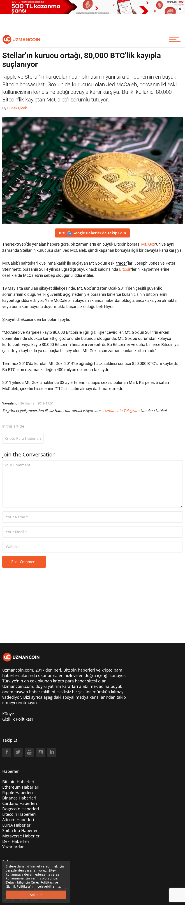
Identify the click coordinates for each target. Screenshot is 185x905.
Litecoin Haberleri (19, 814)
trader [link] (121, 263)
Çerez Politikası (42, 882)
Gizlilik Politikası (17, 719)
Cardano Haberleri (19, 803)
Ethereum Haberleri (20, 787)
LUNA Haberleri (17, 825)
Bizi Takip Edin (92, 232)
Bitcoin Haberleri (18, 781)
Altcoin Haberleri (18, 819)
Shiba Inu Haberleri (20, 830)
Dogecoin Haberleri (20, 808)
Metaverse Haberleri (21, 836)
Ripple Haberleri (17, 792)
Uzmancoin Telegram (121, 410)
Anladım (36, 895)
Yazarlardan (13, 846)
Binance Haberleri (19, 798)
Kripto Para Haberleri (23, 438)
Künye (8, 713)
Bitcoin (125, 269)
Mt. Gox (148, 244)
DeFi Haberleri (15, 841)
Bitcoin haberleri (79, 670)
